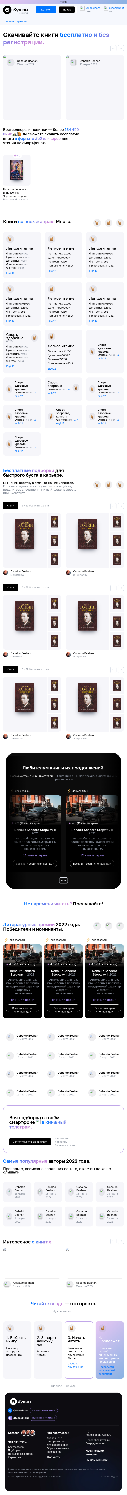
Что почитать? (17, 1441)
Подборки (14, 1450)
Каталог (13, 1432)
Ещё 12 (10, 273)
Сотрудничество (96, 1443)
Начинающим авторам (95, 1452)
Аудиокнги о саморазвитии (56, 1439)
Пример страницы (16, 21)
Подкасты (54, 1457)
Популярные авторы (20, 1453)
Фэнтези (15, 267)
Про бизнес (54, 1451)
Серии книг (15, 1457)
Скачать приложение (75, 1365)
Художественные (57, 1444)
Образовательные (58, 1448)
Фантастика (17, 253)
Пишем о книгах (96, 1460)
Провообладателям (98, 1440)
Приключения (18, 257)
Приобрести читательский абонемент (107, 1370)
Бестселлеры (16, 1446)
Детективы (16, 260)
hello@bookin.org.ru (98, 1434)
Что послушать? (58, 1432)
